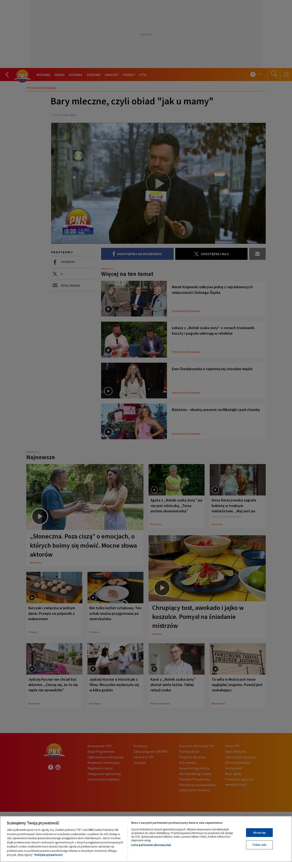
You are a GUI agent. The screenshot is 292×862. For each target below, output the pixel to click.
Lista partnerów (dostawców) (151, 845)
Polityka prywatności (48, 855)
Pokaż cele (259, 845)
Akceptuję (259, 832)
